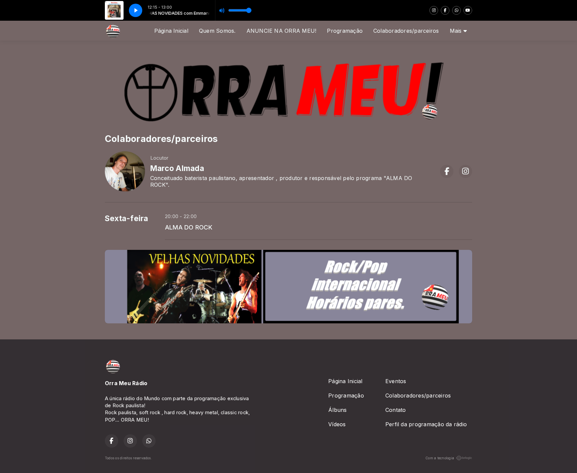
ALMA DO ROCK (188, 227)
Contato (395, 410)
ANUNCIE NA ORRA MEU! (281, 30)
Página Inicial (171, 30)
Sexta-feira (126, 218)
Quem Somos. (217, 30)
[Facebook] (445, 10)
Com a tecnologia (439, 458)
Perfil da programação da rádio (426, 424)
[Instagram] (433, 10)
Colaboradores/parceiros (406, 30)
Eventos (395, 381)
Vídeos (337, 424)
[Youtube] (467, 10)
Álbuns (337, 410)
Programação (345, 30)
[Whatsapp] (456, 10)
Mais (456, 30)
